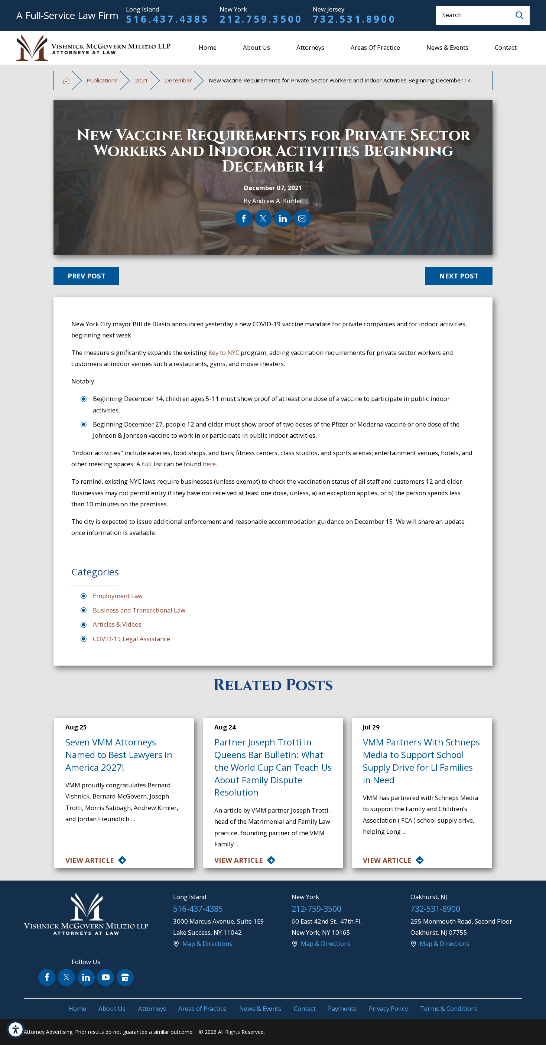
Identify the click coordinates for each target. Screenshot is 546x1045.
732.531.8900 (354, 19)
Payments (342, 1008)
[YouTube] (105, 977)
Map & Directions (207, 943)
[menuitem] (208, 48)
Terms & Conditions (449, 1008)
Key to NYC (223, 352)
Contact (506, 47)
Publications (102, 80)
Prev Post (86, 275)
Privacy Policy (388, 1008)
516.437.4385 (167, 19)
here (209, 464)
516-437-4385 (198, 908)
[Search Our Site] (519, 15)
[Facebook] (46, 977)
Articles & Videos (117, 624)
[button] (15, 1029)
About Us (256, 47)
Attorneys (310, 47)
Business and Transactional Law (139, 610)
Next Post (458, 275)
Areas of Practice (375, 47)
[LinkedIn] (86, 977)
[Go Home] (66, 80)
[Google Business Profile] (125, 977)
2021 (141, 80)
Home (208, 47)
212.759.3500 (261, 19)
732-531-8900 (435, 908)
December (178, 80)
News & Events (447, 47)
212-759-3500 (316, 908)
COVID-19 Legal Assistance (131, 638)
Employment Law (118, 595)
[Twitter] (66, 977)
